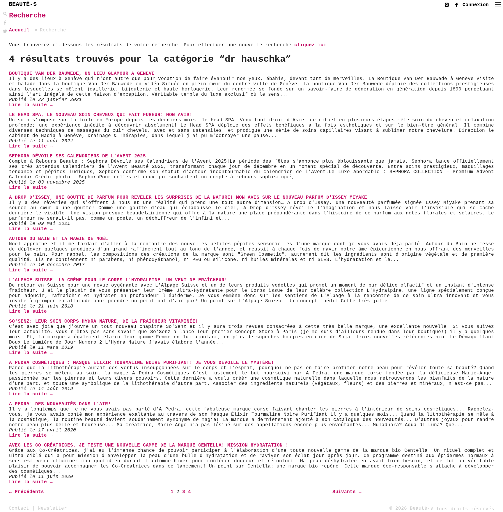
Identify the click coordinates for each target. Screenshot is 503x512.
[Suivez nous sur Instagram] (448, 4)
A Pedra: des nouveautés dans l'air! (60, 404)
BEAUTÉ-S (23, 4)
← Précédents (26, 492)
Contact (19, 508)
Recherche (27, 15)
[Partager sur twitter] (4, 31)
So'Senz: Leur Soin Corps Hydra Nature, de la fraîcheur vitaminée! (103, 321)
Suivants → (347, 492)
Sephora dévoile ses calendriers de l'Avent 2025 (77, 156)
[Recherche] (4, 14)
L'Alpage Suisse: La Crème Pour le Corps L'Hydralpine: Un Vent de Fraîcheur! (118, 280)
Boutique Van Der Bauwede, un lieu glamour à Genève (82, 73)
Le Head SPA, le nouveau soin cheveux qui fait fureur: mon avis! (100, 115)
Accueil (19, 30)
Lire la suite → (31, 105)
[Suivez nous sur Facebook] (458, 4)
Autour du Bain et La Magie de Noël (58, 238)
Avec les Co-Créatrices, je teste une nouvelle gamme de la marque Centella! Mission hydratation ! (148, 445)
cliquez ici (310, 45)
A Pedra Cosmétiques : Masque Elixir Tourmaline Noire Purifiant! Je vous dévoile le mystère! (141, 362)
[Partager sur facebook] (4, 22)
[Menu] (498, 4)
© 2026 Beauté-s (411, 508)
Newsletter (52, 508)
